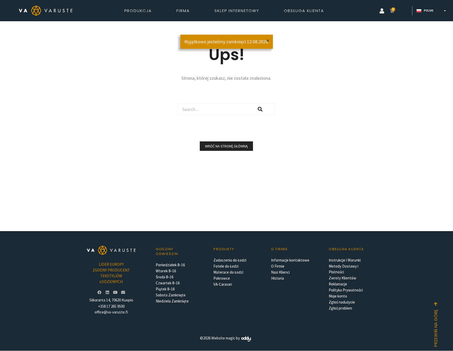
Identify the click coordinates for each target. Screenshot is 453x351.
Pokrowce (221, 278)
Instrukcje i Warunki (345, 260)
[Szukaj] (260, 109)
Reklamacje (338, 283)
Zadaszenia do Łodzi (229, 260)
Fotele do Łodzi (226, 266)
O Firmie (277, 266)
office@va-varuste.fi (111, 312)
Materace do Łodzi (228, 272)
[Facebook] (99, 292)
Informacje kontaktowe (290, 260)
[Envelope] (123, 292)
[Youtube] (115, 292)
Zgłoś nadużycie (342, 302)
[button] (382, 11)
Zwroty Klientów (342, 277)
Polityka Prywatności (346, 290)
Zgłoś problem (340, 308)
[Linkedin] (107, 292)
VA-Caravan (222, 284)
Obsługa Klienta (304, 10)
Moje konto (338, 296)
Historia (277, 278)
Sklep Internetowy (236, 10)
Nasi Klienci (280, 272)
